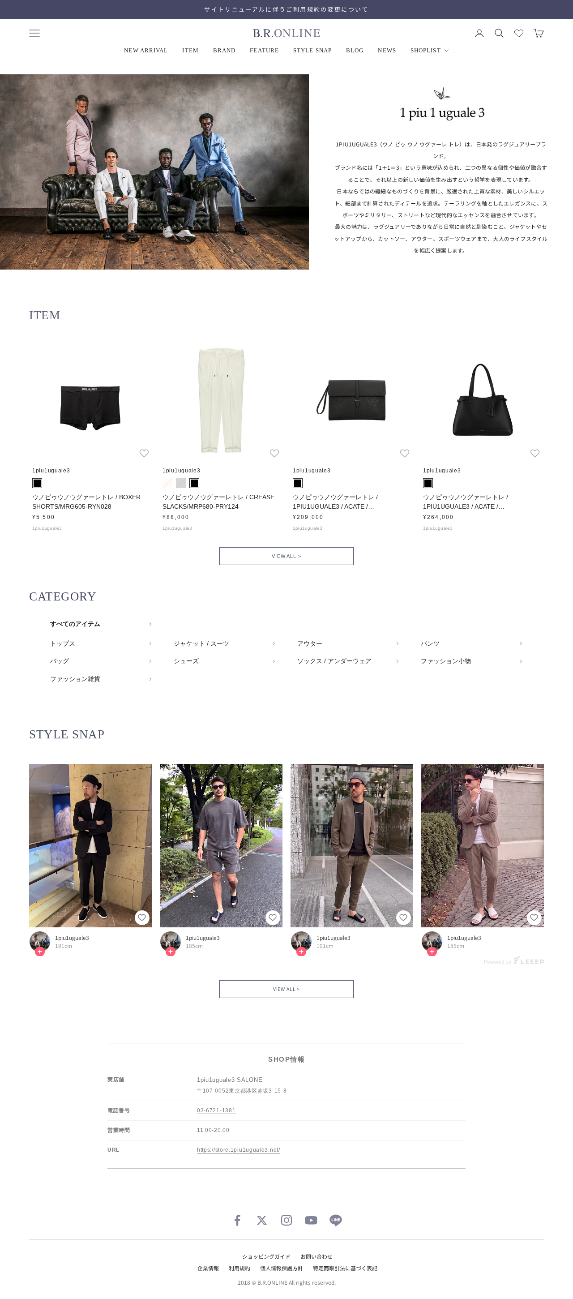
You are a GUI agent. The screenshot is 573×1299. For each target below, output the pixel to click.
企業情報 (208, 1268)
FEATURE (264, 50)
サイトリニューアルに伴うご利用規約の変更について (286, 9)
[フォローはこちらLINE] (335, 1220)
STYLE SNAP (312, 50)
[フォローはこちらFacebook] (237, 1220)
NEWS (387, 50)
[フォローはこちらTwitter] (262, 1220)
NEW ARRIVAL (146, 50)
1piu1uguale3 (72, 937)
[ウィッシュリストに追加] (144, 453)
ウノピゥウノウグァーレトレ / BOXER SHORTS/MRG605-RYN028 (86, 501)
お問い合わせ (316, 1256)
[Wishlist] (518, 33)
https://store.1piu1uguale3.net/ (238, 1150)
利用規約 (239, 1268)
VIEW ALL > (286, 556)
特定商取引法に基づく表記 (345, 1268)
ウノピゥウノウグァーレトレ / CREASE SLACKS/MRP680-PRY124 (218, 501)
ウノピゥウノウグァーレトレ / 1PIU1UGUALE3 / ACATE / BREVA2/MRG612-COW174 (335, 502)
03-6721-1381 (216, 1110)
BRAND (224, 50)
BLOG (354, 50)
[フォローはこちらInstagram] (286, 1220)
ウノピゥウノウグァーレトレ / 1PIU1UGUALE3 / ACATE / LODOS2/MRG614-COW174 (465, 502)
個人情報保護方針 (281, 1268)
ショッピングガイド (266, 1256)
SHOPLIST (426, 50)
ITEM (190, 50)
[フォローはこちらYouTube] (311, 1220)
